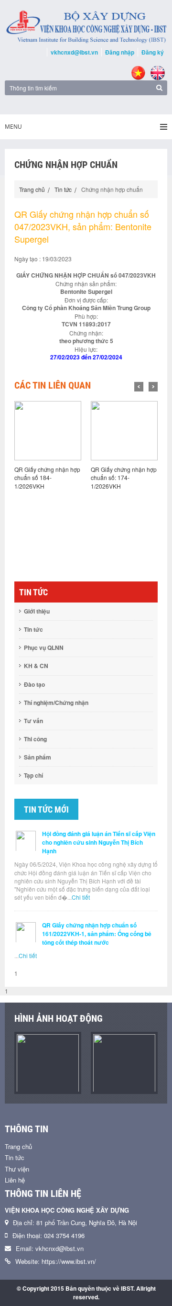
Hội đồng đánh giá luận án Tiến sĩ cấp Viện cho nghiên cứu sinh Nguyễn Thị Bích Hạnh (98, 842)
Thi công (35, 739)
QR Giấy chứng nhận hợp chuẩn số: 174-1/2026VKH (124, 477)
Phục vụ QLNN (44, 647)
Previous (138, 386)
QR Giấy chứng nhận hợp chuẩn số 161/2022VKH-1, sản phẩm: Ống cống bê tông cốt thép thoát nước (96, 934)
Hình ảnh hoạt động (58, 1018)
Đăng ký (152, 52)
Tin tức (63, 189)
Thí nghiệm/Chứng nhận (56, 702)
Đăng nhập (119, 52)
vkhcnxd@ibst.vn (74, 52)
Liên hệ (15, 1179)
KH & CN (36, 665)
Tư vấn (33, 720)
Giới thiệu (37, 611)
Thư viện (17, 1168)
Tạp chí (33, 775)
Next (153, 386)
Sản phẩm (37, 757)
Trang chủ (32, 189)
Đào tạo (34, 684)
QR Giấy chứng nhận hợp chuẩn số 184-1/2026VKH (47, 477)
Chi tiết (81, 897)
